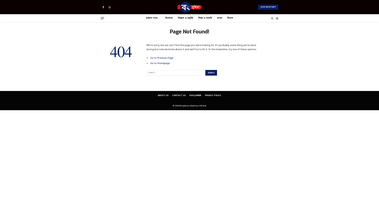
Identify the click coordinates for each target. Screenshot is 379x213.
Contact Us (179, 95)
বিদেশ (230, 18)
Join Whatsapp (268, 7)
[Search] (276, 18)
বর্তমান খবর (152, 18)
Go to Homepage (160, 63)
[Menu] (102, 18)
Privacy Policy (213, 95)
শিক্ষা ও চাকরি (205, 18)
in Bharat (202, 106)
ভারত (219, 18)
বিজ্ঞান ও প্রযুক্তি (185, 18)
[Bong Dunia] (190, 7)
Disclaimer (195, 95)
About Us (163, 95)
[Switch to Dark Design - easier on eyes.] (272, 18)
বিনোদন (169, 18)
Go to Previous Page (161, 58)
